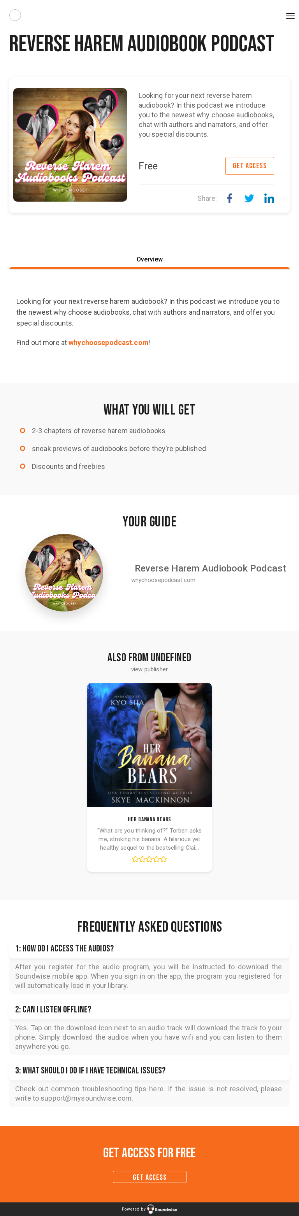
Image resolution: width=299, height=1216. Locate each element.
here (156, 1089)
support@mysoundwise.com (86, 1098)
